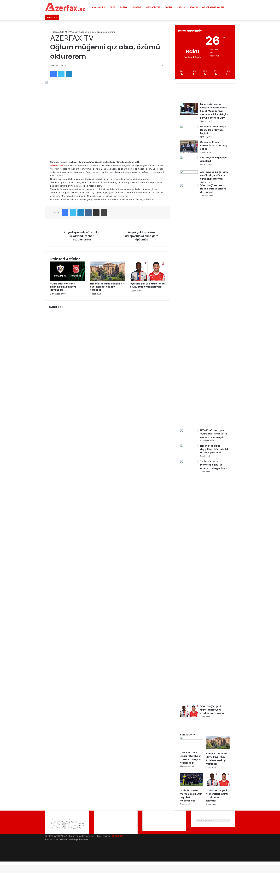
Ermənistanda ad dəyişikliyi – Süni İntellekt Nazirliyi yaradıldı (107, 286)
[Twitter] (61, 74)
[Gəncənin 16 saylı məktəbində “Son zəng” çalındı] (189, 151)
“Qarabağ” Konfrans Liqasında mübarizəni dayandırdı (63, 286)
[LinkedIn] (69, 74)
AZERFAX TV (64, 32)
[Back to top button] (1, 863)
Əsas (54, 32)
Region (194, 7)
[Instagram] (46, 853)
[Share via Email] (96, 212)
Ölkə (113, 7)
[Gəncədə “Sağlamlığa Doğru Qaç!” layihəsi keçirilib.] (189, 127)
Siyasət (136, 7)
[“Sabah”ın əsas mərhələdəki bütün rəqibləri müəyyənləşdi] (189, 462)
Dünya (124, 7)
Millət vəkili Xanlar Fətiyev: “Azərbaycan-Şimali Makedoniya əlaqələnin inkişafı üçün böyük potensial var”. (214, 111)
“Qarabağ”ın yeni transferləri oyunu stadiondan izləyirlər (147, 285)
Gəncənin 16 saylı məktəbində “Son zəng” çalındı (214, 145)
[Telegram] (46, 856)
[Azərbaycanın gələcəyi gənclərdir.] (189, 158)
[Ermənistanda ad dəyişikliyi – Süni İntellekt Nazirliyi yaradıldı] (107, 280)
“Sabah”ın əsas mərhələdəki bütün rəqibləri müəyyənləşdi (213, 465)
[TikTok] (46, 859)
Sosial (168, 7)
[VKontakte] (88, 212)
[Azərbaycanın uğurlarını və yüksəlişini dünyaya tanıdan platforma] (189, 173)
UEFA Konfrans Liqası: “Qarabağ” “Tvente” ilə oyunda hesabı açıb (214, 434)
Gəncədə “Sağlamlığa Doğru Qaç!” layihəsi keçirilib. (213, 130)
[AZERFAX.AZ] (65, 7)
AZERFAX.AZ (56, 165)
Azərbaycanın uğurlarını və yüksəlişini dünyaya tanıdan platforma (214, 175)
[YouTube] (46, 849)
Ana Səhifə (98, 7)
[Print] (104, 212)
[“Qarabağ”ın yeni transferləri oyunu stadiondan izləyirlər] (147, 280)
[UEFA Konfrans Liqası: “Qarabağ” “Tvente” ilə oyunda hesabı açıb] (189, 431)
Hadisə (181, 7)
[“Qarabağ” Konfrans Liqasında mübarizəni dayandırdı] (67, 280)
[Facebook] (53, 74)
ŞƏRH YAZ (56, 307)
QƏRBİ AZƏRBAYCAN (213, 7)
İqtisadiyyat (153, 7)
